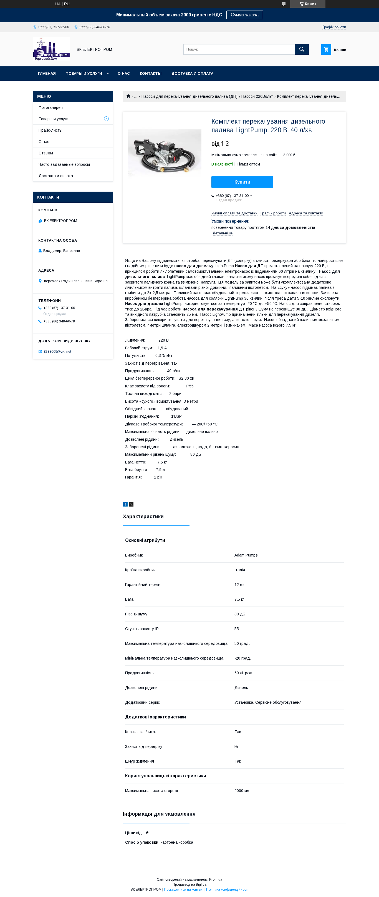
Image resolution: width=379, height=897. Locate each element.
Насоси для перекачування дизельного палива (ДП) (189, 96)
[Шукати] (302, 49)
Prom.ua (215, 879)
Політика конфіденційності (227, 889)
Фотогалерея (51, 107)
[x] (131, 505)
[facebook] (125, 505)
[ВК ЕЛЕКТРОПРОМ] (51, 59)
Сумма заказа (245, 14)
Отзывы (46, 153)
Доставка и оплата (192, 73)
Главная (47, 73)
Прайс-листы (50, 130)
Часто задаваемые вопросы (64, 164)
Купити (242, 182)
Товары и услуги (84, 73)
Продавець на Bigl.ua (189, 884)
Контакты (150, 73)
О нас (124, 73)
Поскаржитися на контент (184, 889)
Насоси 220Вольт (257, 96)
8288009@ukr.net (57, 351)
